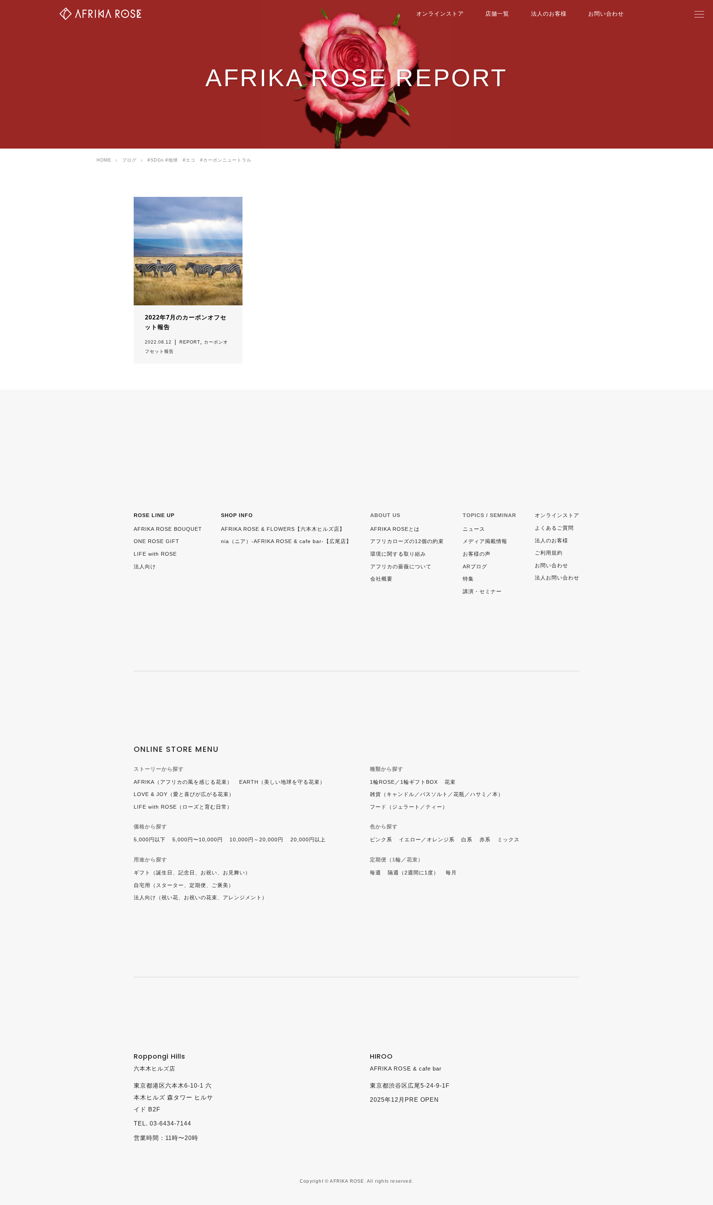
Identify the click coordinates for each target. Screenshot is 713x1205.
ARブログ (475, 566)
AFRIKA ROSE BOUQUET (168, 529)
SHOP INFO (237, 515)
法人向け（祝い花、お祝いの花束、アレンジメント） (200, 897)
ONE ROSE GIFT (156, 541)
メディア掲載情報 (485, 541)
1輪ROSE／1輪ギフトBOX (404, 782)
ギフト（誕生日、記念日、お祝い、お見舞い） (192, 873)
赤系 (485, 839)
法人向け (145, 566)
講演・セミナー (482, 591)
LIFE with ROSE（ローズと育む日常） (183, 807)
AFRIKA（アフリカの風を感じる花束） (183, 782)
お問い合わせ (606, 13)
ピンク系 (381, 839)
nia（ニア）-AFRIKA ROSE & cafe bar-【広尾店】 (286, 541)
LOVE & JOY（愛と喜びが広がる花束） (184, 794)
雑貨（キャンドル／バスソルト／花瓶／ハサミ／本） (437, 794)
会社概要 (381, 579)
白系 (466, 839)
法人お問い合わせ (557, 578)
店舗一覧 (497, 13)
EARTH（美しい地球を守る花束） (282, 782)
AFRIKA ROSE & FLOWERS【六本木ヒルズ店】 (283, 529)
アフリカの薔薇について (401, 566)
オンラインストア (440, 13)
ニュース (474, 529)
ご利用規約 (549, 553)
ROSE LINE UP (154, 515)
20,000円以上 (308, 839)
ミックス (508, 839)
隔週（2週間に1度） (413, 873)
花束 (450, 782)
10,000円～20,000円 (256, 839)
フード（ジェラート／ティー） (409, 807)
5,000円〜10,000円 (197, 839)
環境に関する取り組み (398, 554)
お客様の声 (477, 554)
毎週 (375, 873)
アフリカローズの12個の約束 (407, 541)
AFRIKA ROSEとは (395, 529)
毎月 (451, 873)
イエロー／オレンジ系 (427, 839)
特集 (468, 579)
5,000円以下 (150, 839)
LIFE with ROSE (155, 554)
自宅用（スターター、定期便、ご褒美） (184, 885)
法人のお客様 (549, 13)
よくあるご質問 (554, 528)
